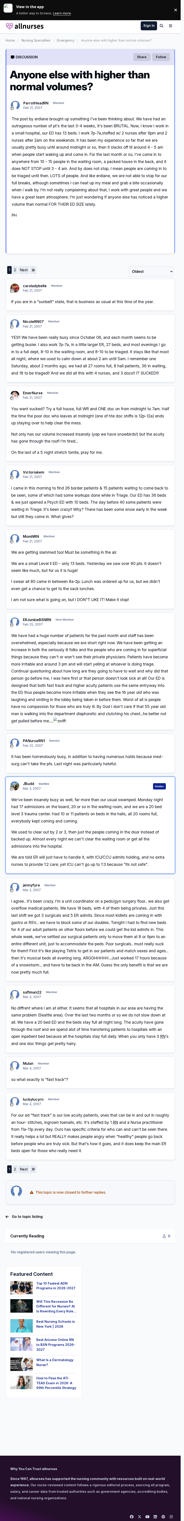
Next (24, 270)
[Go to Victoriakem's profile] (14, 474)
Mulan (28, 1063)
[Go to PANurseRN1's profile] (14, 742)
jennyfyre (31, 885)
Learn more (10, 9)
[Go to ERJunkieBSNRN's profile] (14, 621)
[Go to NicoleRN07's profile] (14, 323)
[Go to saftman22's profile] (14, 994)
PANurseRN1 (34, 740)
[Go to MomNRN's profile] (14, 538)
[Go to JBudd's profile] (14, 785)
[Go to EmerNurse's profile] (14, 395)
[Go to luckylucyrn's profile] (14, 1101)
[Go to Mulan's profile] (14, 1065)
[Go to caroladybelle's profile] (14, 288)
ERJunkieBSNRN (37, 619)
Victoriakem (33, 472)
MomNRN (31, 536)
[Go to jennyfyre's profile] (14, 887)
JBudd (28, 783)
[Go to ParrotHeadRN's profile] (15, 105)
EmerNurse (33, 393)
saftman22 (32, 992)
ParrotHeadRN (35, 103)
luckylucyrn (33, 1099)
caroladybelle (35, 286)
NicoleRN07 (33, 321)
